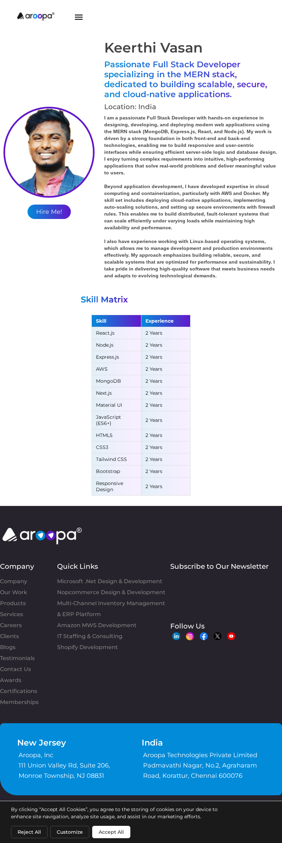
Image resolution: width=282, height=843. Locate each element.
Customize (70, 832)
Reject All (29, 832)
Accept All (111, 832)
